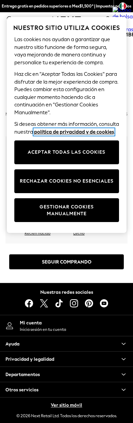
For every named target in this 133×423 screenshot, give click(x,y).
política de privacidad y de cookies (74, 132)
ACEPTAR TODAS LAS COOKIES (66, 152)
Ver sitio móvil (66, 405)
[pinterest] (89, 303)
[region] (67, 125)
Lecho (79, 233)
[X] (43, 303)
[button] (66, 343)
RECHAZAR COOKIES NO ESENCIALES (67, 181)
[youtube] (104, 303)
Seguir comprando (66, 262)
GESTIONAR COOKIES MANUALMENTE (67, 210)
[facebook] (28, 303)
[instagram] (74, 303)
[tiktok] (58, 303)
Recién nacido (37, 233)
